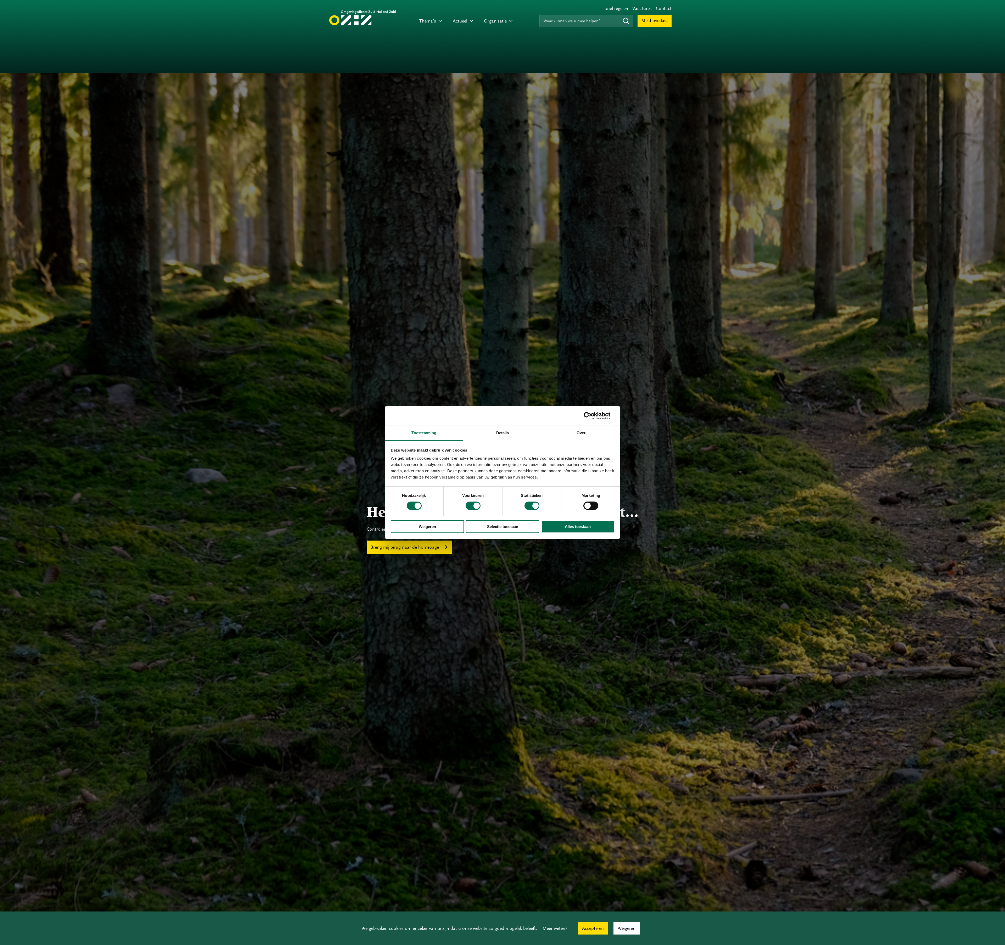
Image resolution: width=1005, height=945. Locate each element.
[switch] (473, 506)
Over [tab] (581, 433)
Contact (664, 8)
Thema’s (427, 21)
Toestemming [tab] (423, 433)
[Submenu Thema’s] (440, 21)
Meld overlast (654, 20)
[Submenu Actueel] (471, 21)
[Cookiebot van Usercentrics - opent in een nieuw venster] (592, 416)
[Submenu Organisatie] (511, 21)
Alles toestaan (578, 526)
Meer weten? (555, 928)
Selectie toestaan (502, 526)
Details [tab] (502, 433)
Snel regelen (616, 8)
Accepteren (593, 928)
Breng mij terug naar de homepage (404, 547)
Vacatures (642, 8)
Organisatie (495, 21)
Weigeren (427, 526)
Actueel (460, 21)
